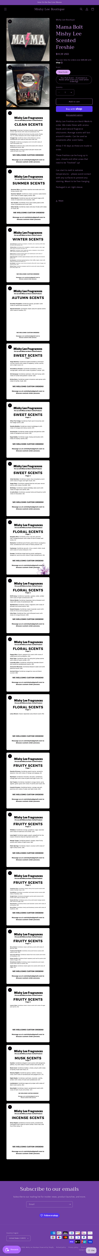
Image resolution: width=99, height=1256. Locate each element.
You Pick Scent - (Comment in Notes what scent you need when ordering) (74, 80)
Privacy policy (73, 1247)
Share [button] (61, 201)
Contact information (86, 1250)
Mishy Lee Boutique (32, 1247)
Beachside (63, 72)
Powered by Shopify (47, 1247)
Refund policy (61, 1247)
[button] (5, 9)
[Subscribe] (70, 1204)
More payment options (74, 115)
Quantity (59, 87)
